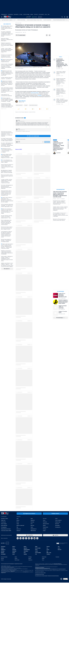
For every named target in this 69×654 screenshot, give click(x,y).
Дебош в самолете (19, 105)
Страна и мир (57, 401)
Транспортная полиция (33, 105)
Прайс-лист (3, 399)
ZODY (48, 14)
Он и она (44, 397)
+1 (46, 133)
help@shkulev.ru (3, 451)
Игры (46, 14)
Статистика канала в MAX (6, 409)
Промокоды (10, 14)
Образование (33, 409)
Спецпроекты (57, 406)
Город (18, 402)
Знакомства (16, 14)
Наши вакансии (4, 404)
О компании (3, 401)
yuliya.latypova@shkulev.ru (57, 442)
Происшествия (46, 402)
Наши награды (4, 402)
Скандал (25, 105)
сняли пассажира (35, 92)
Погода (20, 14)
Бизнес (18, 399)
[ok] (23, 417)
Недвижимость (4, 14)
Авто (17, 397)
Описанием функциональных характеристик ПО (42, 447)
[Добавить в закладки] (47, 35)
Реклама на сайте (4, 397)
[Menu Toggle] (1, 16)
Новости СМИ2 (18, 149)
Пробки (35, 16)
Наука (32, 406)
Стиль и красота (58, 399)
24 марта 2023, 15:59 (18, 32)
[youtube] (34, 417)
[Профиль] (67, 16)
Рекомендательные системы (39, 453)
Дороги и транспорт (20, 404)
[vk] (20, 417)
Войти (19, 142)
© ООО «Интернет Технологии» (6, 458)
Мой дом (32, 404)
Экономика (57, 404)
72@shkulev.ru (13, 450)
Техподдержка (4, 406)
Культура (32, 401)
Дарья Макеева (22, 100)
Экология (57, 402)
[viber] (26, 417)
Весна (18, 401)
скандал (39, 95)
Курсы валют (41, 14)
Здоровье (18, 409)
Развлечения (45, 406)
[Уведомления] (64, 16)
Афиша (31, 14)
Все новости (7, 24)
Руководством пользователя (39, 446)
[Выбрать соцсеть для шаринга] (50, 35)
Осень (44, 399)
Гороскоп (36, 14)
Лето (32, 402)
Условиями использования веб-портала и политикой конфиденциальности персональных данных (50, 448)
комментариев (21, 35)
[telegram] (18, 417)
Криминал (33, 399)
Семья (44, 409)
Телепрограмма (26, 14)
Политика (45, 401)
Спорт (56, 397)
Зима (32, 397)
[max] (29, 417)
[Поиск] (62, 16)
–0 (49, 133)
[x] (32, 417)
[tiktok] (37, 417)
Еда (17, 406)
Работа (44, 404)
